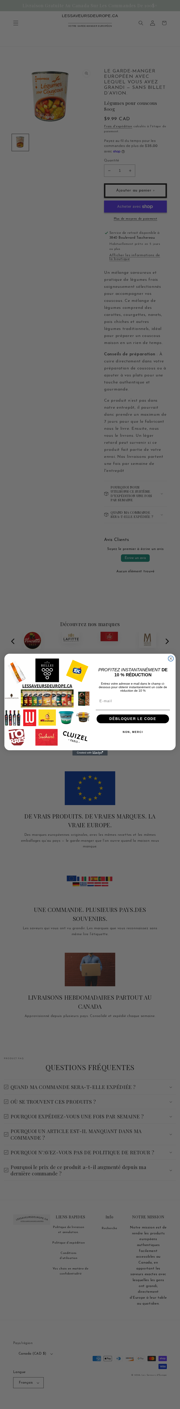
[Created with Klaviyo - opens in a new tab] (90, 753)
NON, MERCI (133, 732)
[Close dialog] (170, 658)
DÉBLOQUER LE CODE (132, 719)
